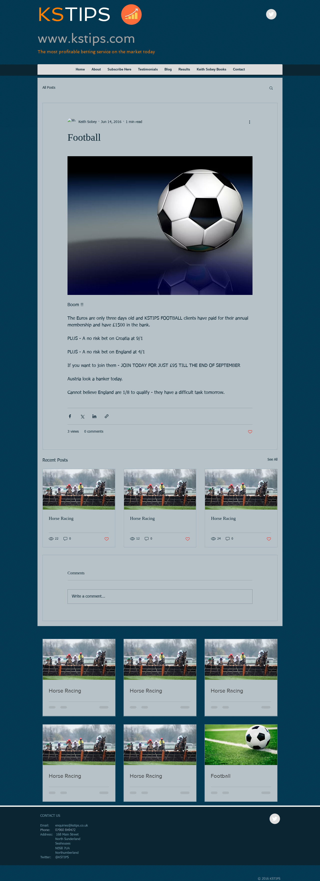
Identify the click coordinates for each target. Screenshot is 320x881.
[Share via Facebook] (70, 416)
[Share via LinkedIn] (94, 416)
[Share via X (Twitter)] (82, 416)
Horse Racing (61, 518)
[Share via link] (106, 416)
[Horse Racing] (79, 489)
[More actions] (249, 122)
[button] (271, 88)
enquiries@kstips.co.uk (71, 825)
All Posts (48, 87)
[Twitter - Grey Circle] (271, 14)
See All (273, 459)
